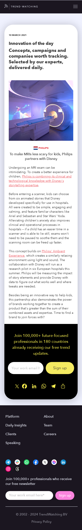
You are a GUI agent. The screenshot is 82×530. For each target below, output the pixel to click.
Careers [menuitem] (50, 434)
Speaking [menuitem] (12, 442)
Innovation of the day (31, 43)
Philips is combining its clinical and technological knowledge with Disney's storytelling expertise (40, 181)
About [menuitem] (49, 416)
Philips (43, 148)
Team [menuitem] (48, 425)
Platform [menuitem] (12, 416)
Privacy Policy (41, 521)
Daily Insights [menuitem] (15, 425)
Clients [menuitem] (10, 434)
